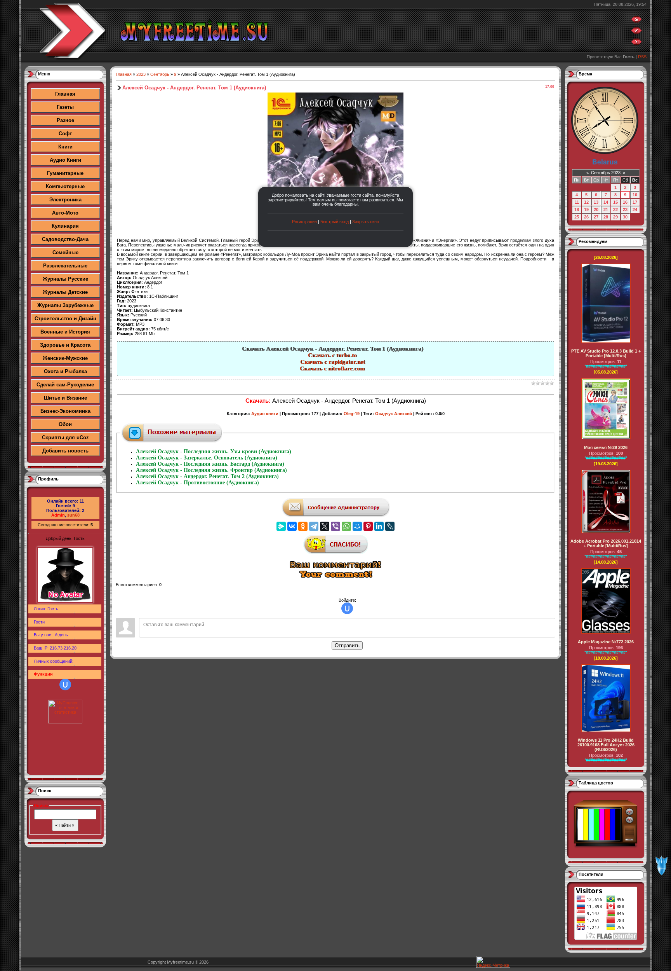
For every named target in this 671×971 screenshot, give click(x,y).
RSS (642, 56)
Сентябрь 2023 (606, 172)
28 (605, 217)
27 (596, 217)
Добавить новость (65, 451)
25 (576, 217)
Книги (65, 147)
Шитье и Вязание (65, 398)
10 (635, 194)
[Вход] (636, 43)
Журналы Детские (65, 292)
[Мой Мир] (357, 526)
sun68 (73, 515)
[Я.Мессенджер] (281, 526)
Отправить (347, 645)
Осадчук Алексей (393, 413)
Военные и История (65, 332)
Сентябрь (159, 74)
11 (577, 202)
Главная (65, 94)
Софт (65, 133)
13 (596, 202)
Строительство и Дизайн (65, 318)
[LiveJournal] (390, 526)
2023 (141, 74)
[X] (324, 526)
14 (605, 202)
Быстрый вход (334, 221)
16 (625, 202)
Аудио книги (264, 413)
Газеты (65, 107)
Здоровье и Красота (65, 345)
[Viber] (335, 526)
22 (615, 209)
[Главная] (636, 21)
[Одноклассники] (303, 526)
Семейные (65, 252)
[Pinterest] (368, 526)
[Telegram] (313, 526)
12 (586, 202)
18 (576, 209)
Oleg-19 (352, 413)
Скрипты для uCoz (65, 437)
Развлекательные (65, 266)
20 (596, 209)
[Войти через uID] (65, 684)
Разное (65, 120)
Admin (58, 515)
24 (635, 209)
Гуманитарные (65, 173)
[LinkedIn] (379, 526)
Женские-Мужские (65, 358)
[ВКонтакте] (292, 526)
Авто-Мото (65, 213)
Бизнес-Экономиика (65, 411)
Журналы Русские (65, 279)
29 (615, 217)
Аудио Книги (65, 160)
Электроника (65, 200)
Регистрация (304, 221)
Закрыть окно (365, 221)
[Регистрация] (636, 32)
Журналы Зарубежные (65, 305)
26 (586, 217)
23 (625, 209)
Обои (65, 424)
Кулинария (65, 226)
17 (635, 202)
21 (605, 209)
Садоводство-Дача (65, 239)
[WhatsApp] (346, 526)
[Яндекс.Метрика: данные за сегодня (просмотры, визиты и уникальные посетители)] (493, 962)
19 (586, 209)
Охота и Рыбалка (65, 371)
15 (615, 202)
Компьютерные (65, 186)
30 (625, 217)
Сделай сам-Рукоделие (65, 385)
